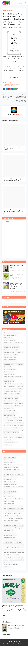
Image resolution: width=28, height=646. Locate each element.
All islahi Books (15, 347)
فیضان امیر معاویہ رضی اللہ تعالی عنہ (11, 432)
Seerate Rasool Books (8, 418)
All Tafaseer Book (19, 364)
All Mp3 (12, 352)
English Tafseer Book (8, 393)
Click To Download (14, 77)
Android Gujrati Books (9, 381)
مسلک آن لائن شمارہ (8, 439)
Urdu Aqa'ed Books (8, 420)
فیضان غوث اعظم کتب (18, 435)
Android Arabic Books (9, 376)
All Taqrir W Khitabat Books (10, 369)
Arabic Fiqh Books (11, 386)
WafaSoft (9, 27)
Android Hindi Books (8, 384)
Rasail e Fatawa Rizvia (8, 408)
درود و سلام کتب (13, 425)
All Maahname (7, 350)
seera (16, 413)
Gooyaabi (22, 643)
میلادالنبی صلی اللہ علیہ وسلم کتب (11, 442)
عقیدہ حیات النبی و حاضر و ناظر (10, 430)
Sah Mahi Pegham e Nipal (9, 410)
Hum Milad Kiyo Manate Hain (16, 266)
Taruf (20, 418)
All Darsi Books (7, 345)
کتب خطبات (11, 437)
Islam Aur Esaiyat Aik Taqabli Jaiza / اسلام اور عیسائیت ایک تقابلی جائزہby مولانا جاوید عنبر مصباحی (13, 211)
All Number (6, 354)
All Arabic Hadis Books (18, 342)
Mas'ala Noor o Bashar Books (10, 403)
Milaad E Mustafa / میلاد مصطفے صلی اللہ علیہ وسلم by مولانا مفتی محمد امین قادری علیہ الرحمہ (17, 285)
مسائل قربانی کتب (19, 437)
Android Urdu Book (19, 384)
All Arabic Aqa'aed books (9, 340)
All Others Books (14, 354)
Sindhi (16, 418)
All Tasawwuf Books (8, 371)
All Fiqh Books (15, 345)
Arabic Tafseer (20, 386)
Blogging (10, 643)
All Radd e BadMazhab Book (10, 359)
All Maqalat (6, 352)
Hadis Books (17, 393)
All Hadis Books (7, 347)
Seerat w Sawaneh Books (9, 415)
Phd (11, 405)
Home (3, 618)
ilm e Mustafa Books (8, 398)
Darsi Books (20, 388)
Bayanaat (6, 388)
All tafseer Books (7, 367)
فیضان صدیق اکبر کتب (8, 435)
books (18, 84)
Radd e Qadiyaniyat (8, 85)
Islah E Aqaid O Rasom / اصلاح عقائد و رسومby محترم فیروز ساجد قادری (12, 179)
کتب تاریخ (6, 437)
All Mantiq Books (15, 350)
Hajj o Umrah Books (8, 396)
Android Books (18, 376)
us (4, 425)
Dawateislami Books (8, 391)
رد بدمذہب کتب (21, 425)
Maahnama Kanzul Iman (9, 401)
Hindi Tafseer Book (18, 396)
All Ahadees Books (16, 333)
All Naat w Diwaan (19, 352)
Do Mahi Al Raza (17, 391)
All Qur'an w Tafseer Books (10, 357)
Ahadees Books (7, 333)
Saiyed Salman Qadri (8, 413)
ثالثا (7, 425)
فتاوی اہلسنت (21, 430)
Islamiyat (16, 398)
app (5, 386)
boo (10, 388)
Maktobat (18, 401)
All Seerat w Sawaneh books (10, 84)
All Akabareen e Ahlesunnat (10, 335)
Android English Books (9, 379)
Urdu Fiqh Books (18, 420)
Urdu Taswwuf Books (18, 422)
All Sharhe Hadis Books (9, 364)
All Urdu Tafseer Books (9, 374)
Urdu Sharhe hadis (8, 422)
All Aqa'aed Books (9, 82)
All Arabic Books (7, 342)
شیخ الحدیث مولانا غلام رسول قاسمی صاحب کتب (13, 427)
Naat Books (6, 405)
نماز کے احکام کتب (7, 444)
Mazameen (21, 403)
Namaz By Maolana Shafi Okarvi (16, 274)
